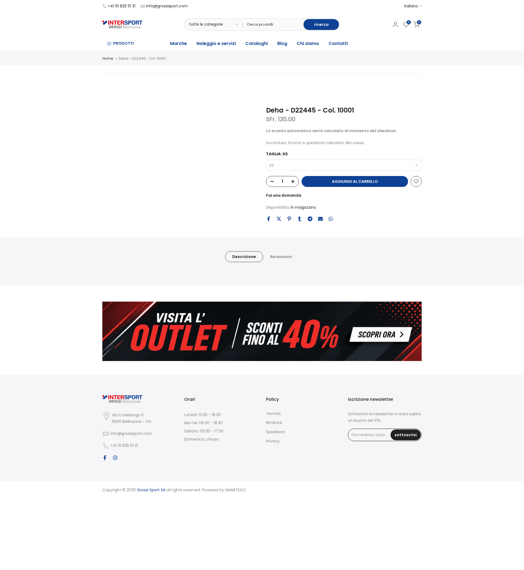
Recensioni (281, 256)
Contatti (338, 43)
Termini (273, 413)
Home (107, 58)
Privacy (273, 441)
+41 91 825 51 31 (121, 6)
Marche (178, 43)
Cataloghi (256, 43)
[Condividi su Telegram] (310, 218)
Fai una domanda (283, 195)
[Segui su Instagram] (115, 457)
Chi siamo (308, 43)
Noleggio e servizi (216, 43)
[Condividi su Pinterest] (289, 218)
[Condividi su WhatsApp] (330, 218)
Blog (282, 43)
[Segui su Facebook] (104, 457)
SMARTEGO (235, 490)
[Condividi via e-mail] (320, 218)
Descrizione (244, 256)
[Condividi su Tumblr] (299, 218)
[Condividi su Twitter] (278, 218)
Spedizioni (275, 432)
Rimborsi (274, 422)
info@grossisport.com (167, 6)
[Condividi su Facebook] (268, 218)
